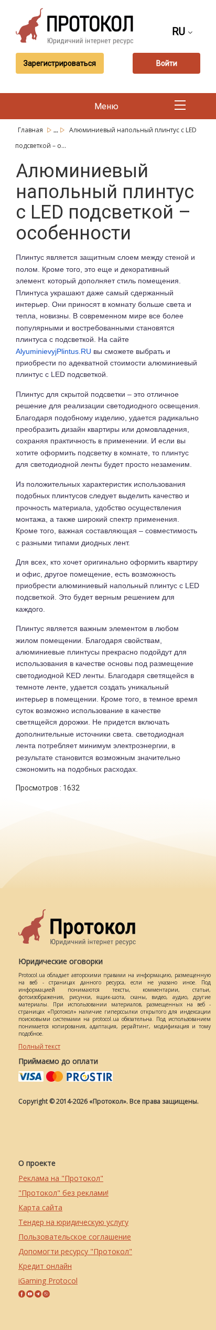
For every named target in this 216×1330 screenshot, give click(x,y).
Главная (31, 129)
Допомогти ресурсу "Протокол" (75, 1251)
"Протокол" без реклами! (63, 1193)
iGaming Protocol (48, 1281)
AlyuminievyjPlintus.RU (53, 351)
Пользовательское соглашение (74, 1237)
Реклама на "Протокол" (60, 1178)
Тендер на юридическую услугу (73, 1222)
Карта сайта (40, 1207)
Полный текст (39, 1046)
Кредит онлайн (45, 1266)
